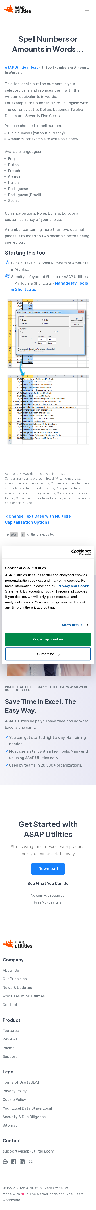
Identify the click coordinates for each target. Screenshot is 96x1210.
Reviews (10, 1039)
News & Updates (17, 987)
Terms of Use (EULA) (21, 1082)
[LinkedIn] (22, 1162)
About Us (11, 970)
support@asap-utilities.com (28, 1151)
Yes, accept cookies (48, 639)
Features (11, 1030)
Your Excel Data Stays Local (27, 1108)
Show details (72, 625)
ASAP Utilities (16, 67)
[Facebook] (13, 1162)
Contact (10, 1004)
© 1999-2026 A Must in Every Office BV (35, 1188)
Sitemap (10, 1125)
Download (48, 868)
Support (10, 1056)
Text (34, 67)
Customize (45, 654)
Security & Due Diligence (24, 1117)
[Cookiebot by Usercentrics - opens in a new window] (71, 552)
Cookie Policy (14, 1099)
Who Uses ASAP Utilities (24, 996)
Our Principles (15, 979)
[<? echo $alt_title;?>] (48, 371)
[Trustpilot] (30, 1162)
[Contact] (5, 1162)
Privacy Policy (15, 1091)
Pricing (9, 1048)
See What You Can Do (48, 883)
